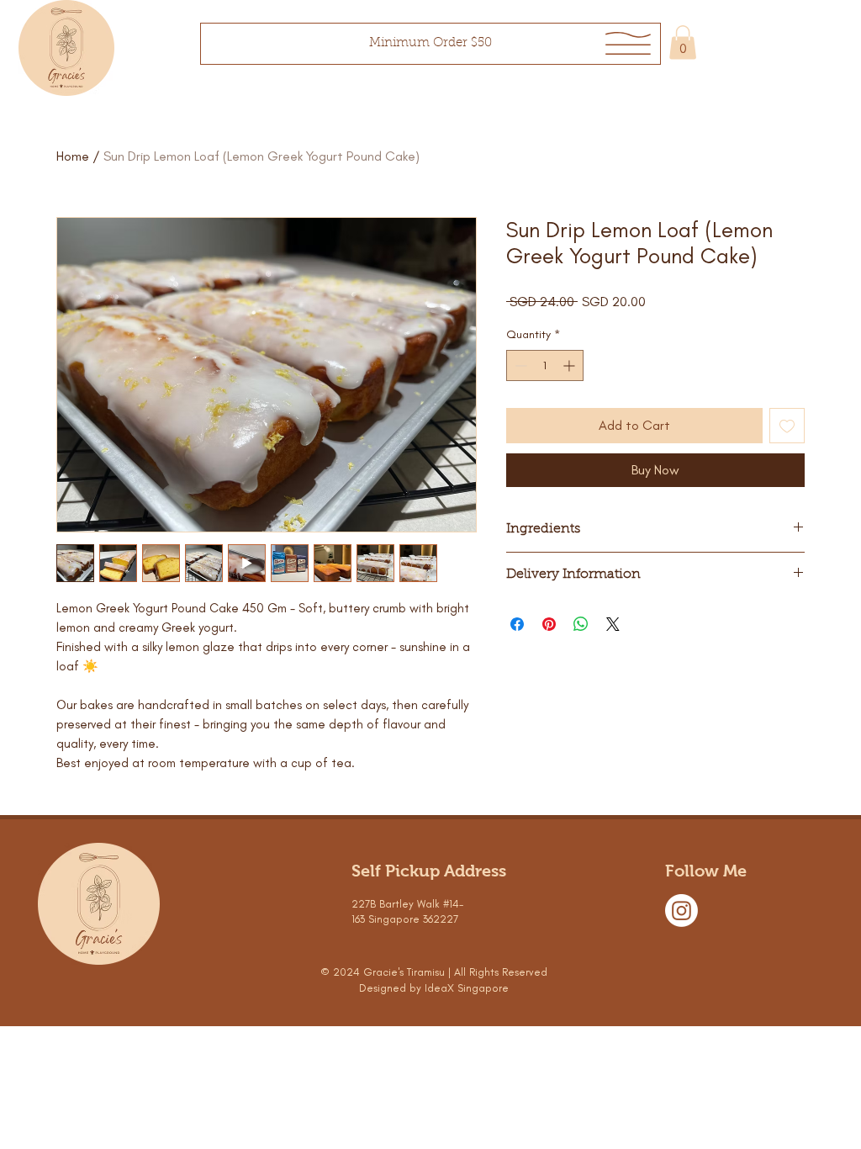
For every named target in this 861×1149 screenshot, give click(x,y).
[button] (628, 43)
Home (72, 156)
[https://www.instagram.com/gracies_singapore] (681, 910)
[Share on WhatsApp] (581, 624)
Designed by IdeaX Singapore (434, 988)
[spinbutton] (545, 365)
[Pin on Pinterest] (549, 624)
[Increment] (570, 365)
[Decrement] (519, 365)
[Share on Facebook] (517, 624)
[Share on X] (613, 624)
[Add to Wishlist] (787, 425)
